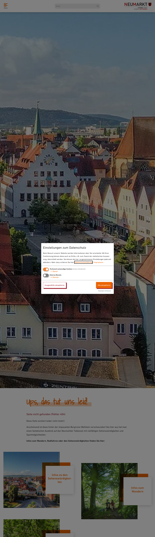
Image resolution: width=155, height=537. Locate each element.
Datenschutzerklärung (83, 262)
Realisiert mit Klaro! (104, 291)
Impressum (98, 262)
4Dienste (54, 277)
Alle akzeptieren (104, 285)
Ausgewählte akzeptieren (54, 285)
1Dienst (54, 271)
